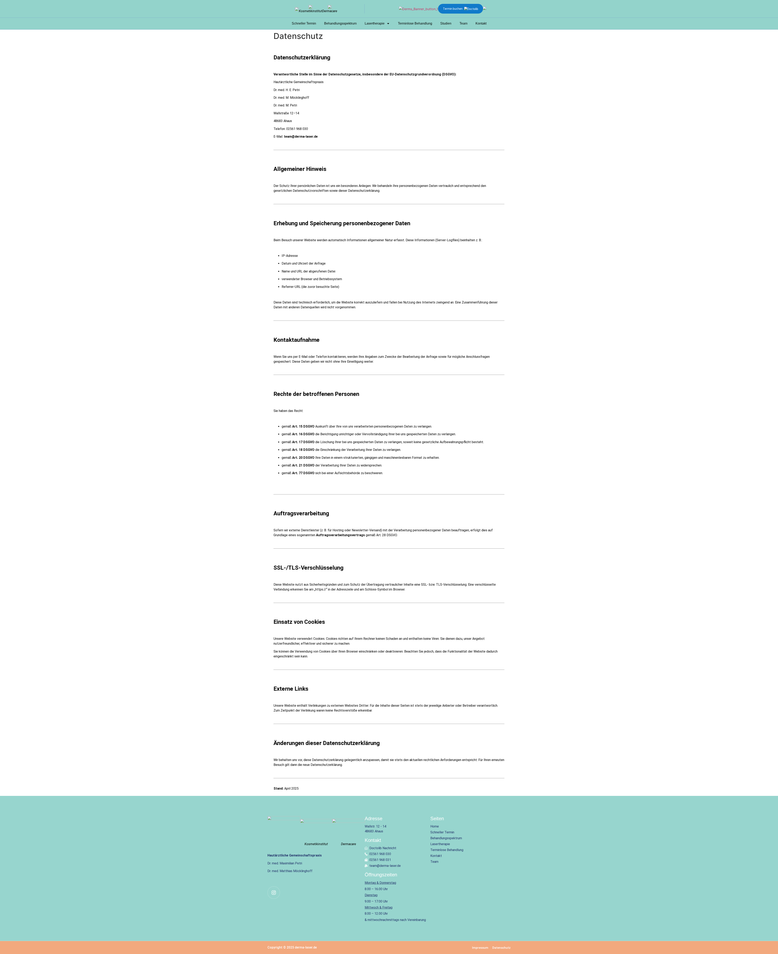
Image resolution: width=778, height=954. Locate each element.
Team (463, 23)
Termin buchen (453, 8)
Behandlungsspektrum (340, 23)
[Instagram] (273, 892)
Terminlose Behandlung (415, 23)
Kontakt (481, 23)
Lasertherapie (375, 23)
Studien (445, 23)
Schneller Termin (304, 23)
